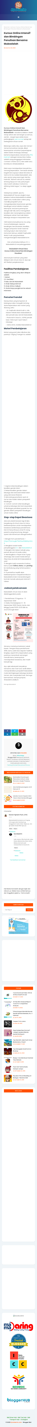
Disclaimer (21, 765)
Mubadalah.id (27, 548)
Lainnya (12, 27)
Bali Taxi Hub (22, 1417)
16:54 (10, 817)
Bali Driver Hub (12, 1417)
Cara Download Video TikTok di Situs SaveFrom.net (22, 994)
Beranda (6, 27)
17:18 (15, 836)
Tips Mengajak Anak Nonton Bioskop (22, 1050)
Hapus (15, 828)
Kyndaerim (23, 753)
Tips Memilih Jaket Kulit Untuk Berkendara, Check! (22, 1041)
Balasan (12, 832)
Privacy (28, 765)
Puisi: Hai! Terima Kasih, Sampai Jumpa (20, 1068)
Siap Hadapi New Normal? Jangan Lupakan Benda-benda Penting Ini (21, 1032)
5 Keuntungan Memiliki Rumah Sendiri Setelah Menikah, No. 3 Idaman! (22, 1013)
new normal (19, 139)
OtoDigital (24, 1420)
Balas (10, 828)
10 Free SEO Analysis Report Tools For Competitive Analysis (22, 1004)
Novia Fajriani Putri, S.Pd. (18, 815)
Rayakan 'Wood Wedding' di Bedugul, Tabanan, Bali (22, 1077)
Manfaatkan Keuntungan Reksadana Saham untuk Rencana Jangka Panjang (21, 779)
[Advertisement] (18, 73)
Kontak (15, 765)
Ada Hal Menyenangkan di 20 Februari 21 (22, 788)
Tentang (9, 765)
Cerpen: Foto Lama (19, 1021)
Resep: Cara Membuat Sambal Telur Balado (23, 1059)
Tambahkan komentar (17, 860)
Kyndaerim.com (16, 1422)
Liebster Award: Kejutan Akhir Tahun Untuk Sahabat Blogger (22, 797)
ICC (17, 548)
